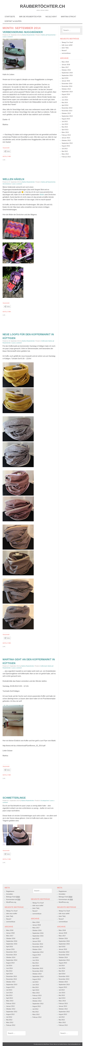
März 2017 (65, 67)
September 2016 (67, 72)
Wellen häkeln (13, 179)
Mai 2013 (65, 127)
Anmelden (9, 894)
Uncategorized (45, 800)
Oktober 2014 (66, 89)
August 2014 (66, 94)
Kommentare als (13, 899)
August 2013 (66, 119)
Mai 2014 (65, 102)
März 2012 (65, 154)
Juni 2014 (65, 100)
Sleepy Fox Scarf (67, 42)
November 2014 (67, 86)
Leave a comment (8, 37)
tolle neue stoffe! (67, 45)
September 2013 (67, 116)
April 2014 (65, 105)
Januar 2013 (66, 138)
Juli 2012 (65, 148)
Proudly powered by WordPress (41, 1044)
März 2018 (65, 62)
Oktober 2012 (66, 140)
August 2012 (66, 146)
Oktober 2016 (66, 70)
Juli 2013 (65, 121)
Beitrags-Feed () (13, 897)
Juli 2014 (65, 97)
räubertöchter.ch (42, 6)
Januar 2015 (66, 81)
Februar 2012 (66, 157)
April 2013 (65, 129)
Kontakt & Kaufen (13, 21)
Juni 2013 (65, 124)
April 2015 (65, 78)
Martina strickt (68, 17)
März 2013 (65, 132)
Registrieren (10, 891)
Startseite (10, 17)
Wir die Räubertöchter (30, 17)
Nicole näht (51, 17)
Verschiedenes (7, 184)
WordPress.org (11, 902)
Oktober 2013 (66, 113)
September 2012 (67, 143)
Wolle (42, 194)
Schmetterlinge (14, 797)
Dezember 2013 (67, 108)
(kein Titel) (65, 48)
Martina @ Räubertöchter (48, 35)
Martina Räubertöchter (28, 35)
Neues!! (64, 50)
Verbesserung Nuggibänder (23, 32)
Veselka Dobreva (63, 1044)
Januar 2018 (66, 64)
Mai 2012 (65, 151)
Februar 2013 (66, 135)
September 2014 (67, 91)
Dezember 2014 (67, 83)
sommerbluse (66, 53)
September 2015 (67, 75)
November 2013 (67, 110)
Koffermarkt (44, 341)
